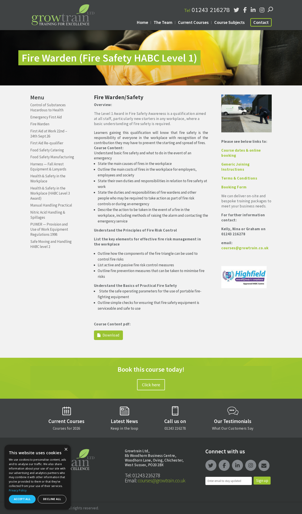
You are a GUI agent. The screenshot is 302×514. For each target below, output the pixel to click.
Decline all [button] (52, 499)
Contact (261, 22)
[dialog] (37, 477)
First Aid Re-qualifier (46, 143)
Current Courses (193, 22)
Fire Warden (39, 124)
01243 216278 (207, 9)
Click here (151, 384)
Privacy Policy (18, 490)
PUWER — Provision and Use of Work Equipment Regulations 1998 (49, 229)
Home (142, 22)
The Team (163, 22)
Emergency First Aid (46, 117)
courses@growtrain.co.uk (155, 480)
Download (111, 335)
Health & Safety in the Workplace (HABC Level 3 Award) (50, 193)
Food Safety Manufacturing (52, 157)
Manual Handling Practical (51, 205)
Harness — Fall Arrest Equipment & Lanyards (48, 167)
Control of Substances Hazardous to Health (48, 107)
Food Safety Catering (47, 150)
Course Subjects (229, 22)
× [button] (65, 449)
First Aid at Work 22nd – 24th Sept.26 (48, 134)
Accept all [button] (22, 499)
